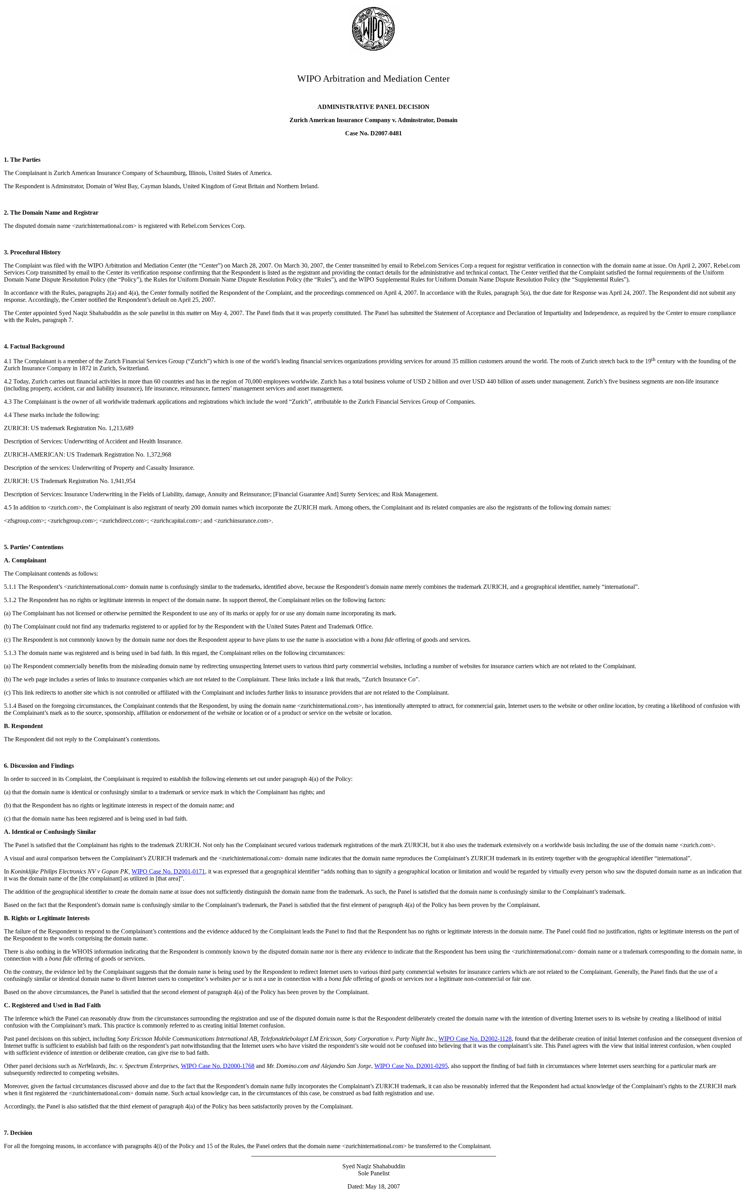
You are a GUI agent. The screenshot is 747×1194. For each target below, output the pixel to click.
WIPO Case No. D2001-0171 (168, 871)
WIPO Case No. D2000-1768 (217, 1066)
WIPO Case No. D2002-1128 (475, 1038)
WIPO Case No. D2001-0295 (411, 1066)
